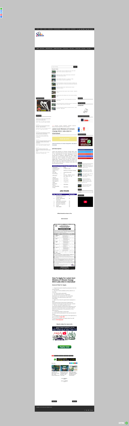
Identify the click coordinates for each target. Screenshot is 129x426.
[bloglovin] (83, 29)
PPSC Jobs (72, 48)
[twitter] (79, 29)
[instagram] (90, 29)
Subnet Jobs (44, 407)
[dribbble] (85, 29)
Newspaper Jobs (49, 48)
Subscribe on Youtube (82, 158)
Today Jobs (69, 125)
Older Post (74, 401)
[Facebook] (1, 11)
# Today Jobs (71, 355)
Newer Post (54, 401)
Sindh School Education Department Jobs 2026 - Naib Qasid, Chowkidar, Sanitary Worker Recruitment (43, 142)
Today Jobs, (75, 135)
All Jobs (88, 48)
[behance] (88, 29)
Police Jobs (65, 48)
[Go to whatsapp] (126, 423)
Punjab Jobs (65, 125)
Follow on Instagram (82, 156)
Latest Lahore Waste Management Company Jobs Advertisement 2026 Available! (73, 374)
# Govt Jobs (61, 355)
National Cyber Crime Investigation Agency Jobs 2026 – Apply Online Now (64, 374)
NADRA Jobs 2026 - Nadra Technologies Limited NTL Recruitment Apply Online (87, 170)
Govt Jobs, (67, 135)
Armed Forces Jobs (57, 48)
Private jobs (78, 48)
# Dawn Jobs (56, 355)
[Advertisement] (30, 7)
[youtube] (86, 29)
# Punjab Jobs (66, 355)
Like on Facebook (81, 149)
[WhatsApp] (1, 9)
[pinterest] (81, 29)
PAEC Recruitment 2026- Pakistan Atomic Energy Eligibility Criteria (87, 185)
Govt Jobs (42, 48)
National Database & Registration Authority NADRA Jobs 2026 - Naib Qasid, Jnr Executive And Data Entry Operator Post (66, 84)
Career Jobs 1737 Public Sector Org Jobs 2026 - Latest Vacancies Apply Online (56, 374)
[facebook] (78, 29)
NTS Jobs (83, 48)
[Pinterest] (1, 15)
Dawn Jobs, (64, 135)
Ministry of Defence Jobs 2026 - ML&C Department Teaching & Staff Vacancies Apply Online (43, 150)
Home (38, 48)
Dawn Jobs (56, 125)
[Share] (1, 17)
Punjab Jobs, (71, 135)
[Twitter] (1, 13)
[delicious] (92, 29)
